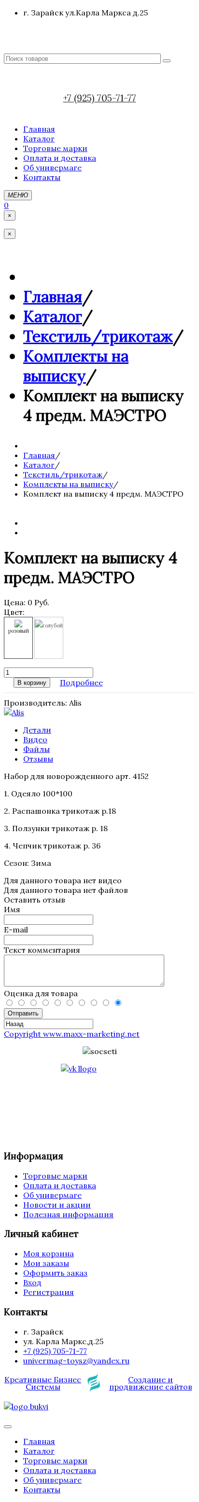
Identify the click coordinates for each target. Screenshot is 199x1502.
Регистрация (48, 1292)
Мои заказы (46, 1263)
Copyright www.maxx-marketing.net (72, 1034)
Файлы (36, 749)
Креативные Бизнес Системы (42, 1383)
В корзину (31, 682)
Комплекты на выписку (75, 366)
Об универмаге (52, 1195)
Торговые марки (55, 1176)
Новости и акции (57, 1205)
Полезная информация (68, 1214)
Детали (37, 730)
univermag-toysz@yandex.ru (76, 1360)
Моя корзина (48, 1253)
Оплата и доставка (59, 1185)
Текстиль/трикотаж (98, 336)
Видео (35, 739)
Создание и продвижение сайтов (150, 1383)
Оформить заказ (55, 1273)
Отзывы (38, 759)
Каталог (52, 316)
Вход (32, 1282)
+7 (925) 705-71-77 (99, 98)
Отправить (23, 1013)
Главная (52, 296)
